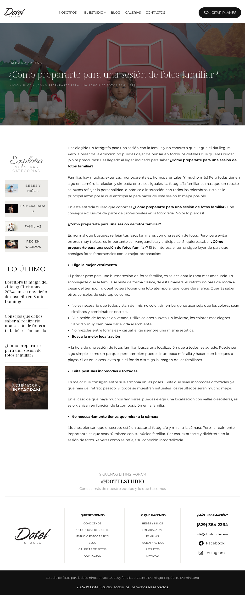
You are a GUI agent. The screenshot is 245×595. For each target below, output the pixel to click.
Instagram (26, 390)
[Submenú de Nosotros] (78, 13)
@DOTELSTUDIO (122, 481)
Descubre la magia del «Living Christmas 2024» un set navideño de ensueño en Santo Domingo (26, 292)
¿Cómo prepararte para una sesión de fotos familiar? (23, 350)
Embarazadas (25, 63)
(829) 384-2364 (212, 524)
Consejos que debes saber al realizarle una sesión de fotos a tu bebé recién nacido (25, 323)
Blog (27, 85)
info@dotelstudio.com (212, 534)
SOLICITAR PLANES (220, 12)
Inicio (13, 85)
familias (33, 226)
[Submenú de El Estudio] (105, 13)
